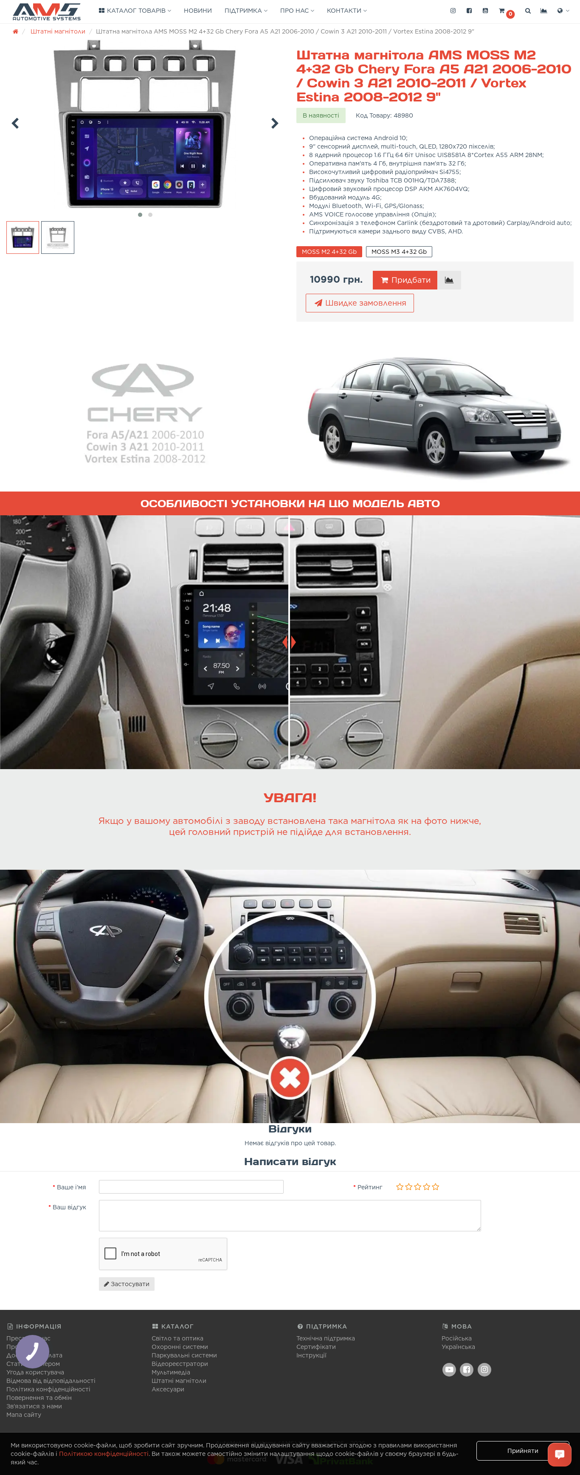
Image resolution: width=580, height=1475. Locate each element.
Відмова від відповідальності (51, 1380)
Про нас (295, 10)
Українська (458, 1346)
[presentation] (15, 122)
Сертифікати (316, 1346)
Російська (457, 1338)
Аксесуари (168, 1389)
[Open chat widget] (560, 1455)
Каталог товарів (136, 10)
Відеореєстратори (180, 1363)
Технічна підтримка (325, 1338)
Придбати (410, 279)
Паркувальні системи (184, 1355)
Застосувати (129, 1284)
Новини (198, 10)
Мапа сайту (23, 1414)
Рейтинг (370, 1187)
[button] (506, 11)
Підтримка (244, 10)
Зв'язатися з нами (34, 1406)
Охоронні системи (180, 1346)
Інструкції (311, 1355)
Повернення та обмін (39, 1397)
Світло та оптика (177, 1338)
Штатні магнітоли (179, 1380)
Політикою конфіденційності (104, 1453)
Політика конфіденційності (48, 1389)
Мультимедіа (171, 1372)
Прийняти (522, 1450)
